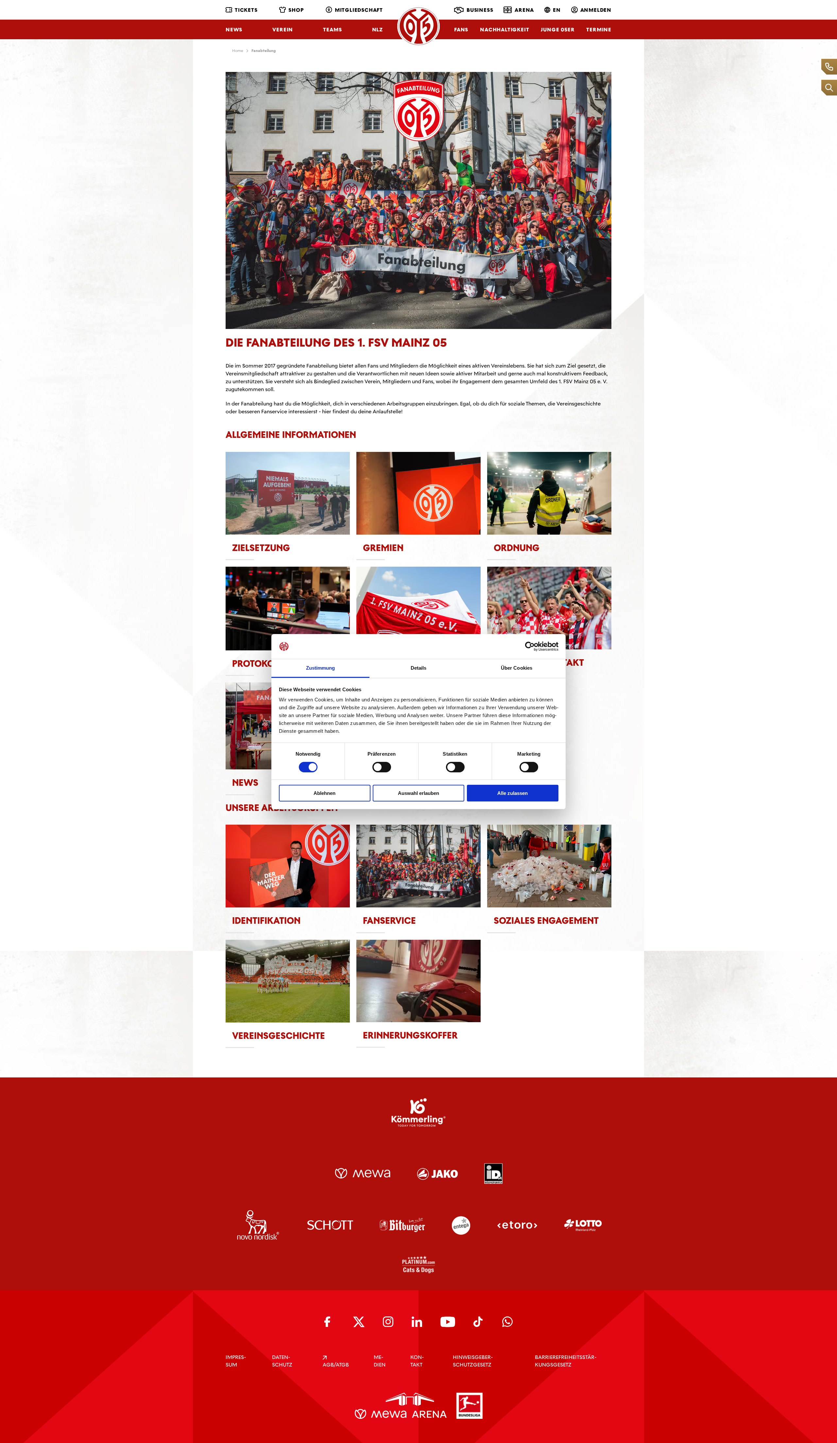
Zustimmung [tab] (320, 668)
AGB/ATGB (336, 1364)
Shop (296, 10)
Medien (379, 1361)
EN (557, 10)
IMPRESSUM (236, 1361)
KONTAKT (417, 1361)
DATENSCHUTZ (282, 1361)
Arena (524, 10)
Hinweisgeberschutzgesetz (473, 1361)
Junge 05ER (557, 29)
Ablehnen (324, 793)
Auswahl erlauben (418, 793)
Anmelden (595, 10)
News (234, 29)
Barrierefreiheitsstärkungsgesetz (565, 1361)
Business (480, 10)
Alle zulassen (512, 793)
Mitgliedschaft (359, 10)
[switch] (381, 767)
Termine (598, 29)
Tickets (246, 10)
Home (237, 50)
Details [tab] (419, 668)
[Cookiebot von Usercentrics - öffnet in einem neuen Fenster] (529, 646)
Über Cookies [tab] (516, 668)
